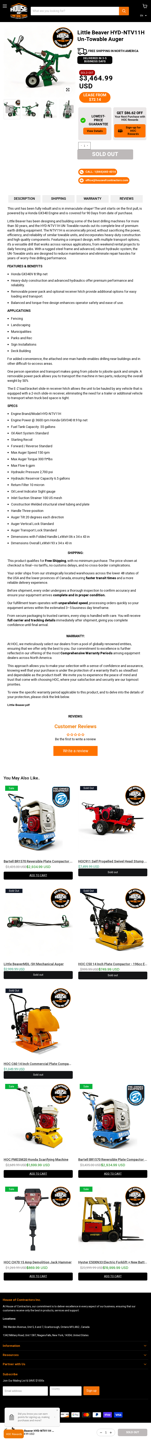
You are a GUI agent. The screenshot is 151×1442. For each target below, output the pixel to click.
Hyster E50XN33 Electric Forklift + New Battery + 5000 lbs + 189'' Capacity (112, 1262)
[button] (143, 16)
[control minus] (80, 145)
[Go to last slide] (10, 109)
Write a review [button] (75, 751)
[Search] (124, 11)
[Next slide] (69, 109)
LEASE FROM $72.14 (94, 97)
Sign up (91, 1390)
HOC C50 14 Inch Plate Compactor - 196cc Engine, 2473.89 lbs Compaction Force (112, 964)
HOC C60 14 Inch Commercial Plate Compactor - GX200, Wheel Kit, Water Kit (38, 1064)
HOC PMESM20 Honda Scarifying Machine (36, 1159)
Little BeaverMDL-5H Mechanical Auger (34, 964)
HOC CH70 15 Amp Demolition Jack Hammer (38, 1262)
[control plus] (88, 145)
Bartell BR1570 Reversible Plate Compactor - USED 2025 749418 (38, 861)
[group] (30, 109)
